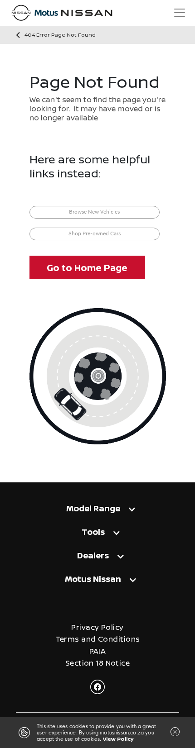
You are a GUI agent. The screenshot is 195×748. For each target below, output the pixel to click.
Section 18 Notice (97, 663)
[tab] (97, 510)
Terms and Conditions (97, 639)
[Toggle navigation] (179, 12)
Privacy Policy (97, 627)
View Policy (118, 738)
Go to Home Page (87, 268)
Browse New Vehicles (94, 212)
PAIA (97, 651)
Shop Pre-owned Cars (94, 234)
